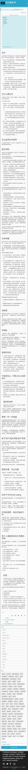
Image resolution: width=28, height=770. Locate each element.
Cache (18, 706)
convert (4, 734)
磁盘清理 (4, 731)
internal (11, 691)
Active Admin (19, 721)
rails (4, 667)
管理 (4, 646)
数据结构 (4, 709)
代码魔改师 (10, 2)
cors (9, 716)
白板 (14, 694)
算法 (9, 709)
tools (4, 665)
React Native (6, 635)
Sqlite (16, 701)
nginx (21, 709)
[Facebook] (24, 615)
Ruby (4, 640)
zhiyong (24, 12)
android (4, 689)
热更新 (11, 686)
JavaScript (19, 694)
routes (13, 734)
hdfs (18, 711)
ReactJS (4, 681)
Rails (4, 651)
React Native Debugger (7, 699)
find (19, 729)
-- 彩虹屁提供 (7, 4)
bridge (4, 694)
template (9, 719)
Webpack (4, 716)
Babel (10, 736)
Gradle (20, 686)
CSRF (4, 711)
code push (4, 686)
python (4, 656)
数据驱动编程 (5, 679)
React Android (21, 684)
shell (14, 696)
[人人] (15, 615)
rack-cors (20, 716)
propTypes (4, 696)
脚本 (4, 648)
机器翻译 (10, 701)
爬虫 (13, 721)
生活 (4, 662)
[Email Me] (14, 763)
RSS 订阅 (14, 747)
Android (5, 643)
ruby (3, 704)
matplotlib (4, 724)
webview (9, 689)
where (16, 704)
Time (11, 704)
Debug (17, 699)
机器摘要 (4, 701)
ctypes (9, 726)
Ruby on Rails (6, 638)
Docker (21, 701)
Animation (11, 724)
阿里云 (19, 719)
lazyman (5, 659)
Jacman (9, 674)
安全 (3, 706)
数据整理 (10, 731)
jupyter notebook (18, 714)
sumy (21, 699)
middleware (18, 724)
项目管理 (22, 689)
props (16, 676)
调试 (19, 679)
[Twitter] (21, 615)
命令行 (24, 729)
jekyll (9, 767)
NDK (14, 684)
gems (14, 719)
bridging (17, 691)
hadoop (9, 711)
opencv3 (11, 714)
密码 (7, 706)
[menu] (27, 3)
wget (9, 721)
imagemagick (21, 731)
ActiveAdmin (15, 709)
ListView (9, 694)
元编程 (14, 681)
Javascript (4, 676)
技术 (4, 632)
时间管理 (15, 689)
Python (4, 726)
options (14, 716)
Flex (21, 674)
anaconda (4, 714)
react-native (5, 691)
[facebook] (10, 763)
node (15, 686)
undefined (11, 676)
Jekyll (4, 630)
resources (4, 736)
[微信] (18, 615)
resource (18, 734)
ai (17, 736)
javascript (23, 691)
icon (8, 734)
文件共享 (18, 726)
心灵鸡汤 (9, 729)
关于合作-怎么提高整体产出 (13, 9)
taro (14, 736)
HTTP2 (10, 684)
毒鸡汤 (4, 729)
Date (15, 731)
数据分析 (5, 654)
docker (14, 711)
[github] (3, 763)
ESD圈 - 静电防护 (6, 744)
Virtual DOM (13, 679)
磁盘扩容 (4, 721)
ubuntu (4, 719)
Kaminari (12, 706)
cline (3, 739)
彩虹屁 (15, 729)
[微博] (12, 615)
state (21, 676)
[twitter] (7, 763)
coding (22, 736)
